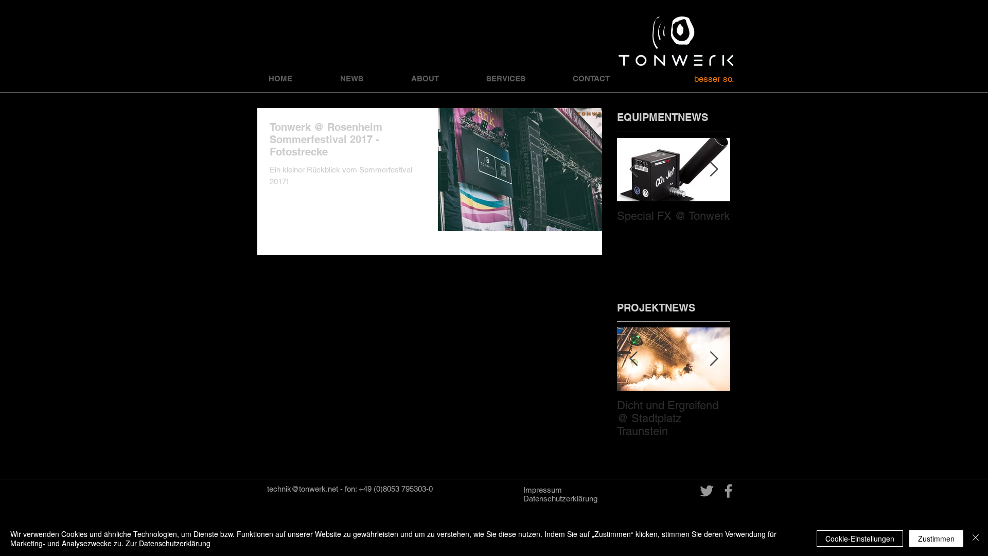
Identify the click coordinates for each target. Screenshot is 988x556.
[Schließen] (975, 538)
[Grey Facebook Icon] (728, 491)
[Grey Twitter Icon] (707, 491)
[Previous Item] (633, 170)
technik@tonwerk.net (302, 488)
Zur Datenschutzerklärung (168, 543)
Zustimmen (936, 538)
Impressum (542, 489)
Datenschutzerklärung (560, 498)
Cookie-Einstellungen (859, 538)
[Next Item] (713, 170)
